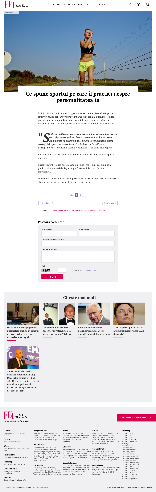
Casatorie (53, 435)
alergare (72, 210)
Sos (116, 433)
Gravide (95, 460)
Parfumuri (52, 468)
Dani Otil (36, 454)
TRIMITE (52, 276)
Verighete (66, 439)
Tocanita (95, 437)
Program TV (37, 458)
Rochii (39, 468)
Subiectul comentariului (52, 239)
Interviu (104, 467)
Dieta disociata (68, 472)
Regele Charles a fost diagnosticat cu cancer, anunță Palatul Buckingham (94, 331)
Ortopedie (75, 458)
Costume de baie (76, 435)
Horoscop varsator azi (130, 468)
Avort (85, 455)
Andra (49, 454)
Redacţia (142, 488)
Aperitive (95, 439)
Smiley (43, 454)
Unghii (44, 468)
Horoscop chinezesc (129, 441)
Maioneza (109, 439)
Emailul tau (84, 229)
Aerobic (79, 467)
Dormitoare (96, 456)
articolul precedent (48, 203)
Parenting (96, 458)
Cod (43, 266)
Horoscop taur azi (128, 460)
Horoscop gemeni (128, 452)
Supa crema (110, 437)
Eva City (7, 477)
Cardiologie (67, 455)
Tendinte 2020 (68, 441)
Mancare (95, 433)
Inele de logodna (81, 437)
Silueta (77, 472)
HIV (69, 458)
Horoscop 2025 (127, 435)
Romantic (44, 433)
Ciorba (107, 433)
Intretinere (71, 467)
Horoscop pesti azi (129, 470)
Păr (34, 468)
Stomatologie (77, 451)
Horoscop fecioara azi (130, 458)
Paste (102, 433)
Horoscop (83, 4)
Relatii (35, 435)
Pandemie (96, 474)
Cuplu (41, 435)
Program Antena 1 (40, 460)
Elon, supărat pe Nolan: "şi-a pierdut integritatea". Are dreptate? (128, 331)
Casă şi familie (99, 449)
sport (66, 210)
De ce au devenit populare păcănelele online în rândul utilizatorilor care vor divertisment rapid (23, 332)
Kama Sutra (37, 437)
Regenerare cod (90, 270)
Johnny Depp (48, 449)
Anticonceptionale (70, 453)
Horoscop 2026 (127, 433)
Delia (54, 454)
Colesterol (87, 451)
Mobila (103, 454)
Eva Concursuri (10, 469)
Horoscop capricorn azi (130, 462)
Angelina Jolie (46, 452)
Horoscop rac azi (128, 454)
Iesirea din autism (103, 470)
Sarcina (66, 449)
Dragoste (36, 433)
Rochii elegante (69, 437)
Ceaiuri (72, 449)
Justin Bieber (43, 456)
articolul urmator (109, 203)
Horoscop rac (127, 448)
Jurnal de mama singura (109, 458)
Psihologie (84, 449)
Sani (48, 470)
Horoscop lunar (128, 445)
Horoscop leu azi (128, 472)
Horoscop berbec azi (129, 476)
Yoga (65, 467)
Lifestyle (60, 4)
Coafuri (36, 470)
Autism (115, 460)
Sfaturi (7, 446)
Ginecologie (67, 451)
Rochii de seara (74, 433)
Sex (58, 435)
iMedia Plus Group (25, 488)
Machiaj (43, 470)
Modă (65, 430)
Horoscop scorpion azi (130, 464)
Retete (71, 4)
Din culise (96, 467)
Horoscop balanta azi (130, 474)
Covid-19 (111, 472)
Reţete (95, 430)
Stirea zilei (111, 467)
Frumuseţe (38, 465)
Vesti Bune (103, 472)
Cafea (100, 435)
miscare (83, 210)
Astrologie (126, 443)
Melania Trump (55, 456)
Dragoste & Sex (40, 430)
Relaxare (87, 465)
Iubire (46, 435)
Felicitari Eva (9, 455)
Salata (94, 435)
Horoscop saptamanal (130, 478)
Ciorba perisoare (98, 441)
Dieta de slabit (83, 470)
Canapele (110, 454)
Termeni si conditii (131, 488)
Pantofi (86, 435)
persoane (99, 210)
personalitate (58, 210)
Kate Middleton (52, 447)
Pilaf (115, 439)
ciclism (92, 210)
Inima (77, 449)
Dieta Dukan (78, 465)
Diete (65, 465)
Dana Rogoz (56, 452)
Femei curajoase (105, 460)
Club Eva (8, 430)
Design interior (107, 456)
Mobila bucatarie (98, 451)
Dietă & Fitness (70, 463)
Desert (102, 439)
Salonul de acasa (54, 474)
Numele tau (46, 229)
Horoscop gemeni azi (130, 456)
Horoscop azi (127, 437)
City (94, 4)
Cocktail (103, 437)
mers (105, 210)
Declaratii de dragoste (50, 439)
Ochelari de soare (78, 439)
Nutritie (74, 470)
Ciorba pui (110, 441)
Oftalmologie (77, 455)
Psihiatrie (83, 458)
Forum (102, 4)
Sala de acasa (77, 474)
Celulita (48, 472)
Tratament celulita (40, 474)
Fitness (70, 465)
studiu (77, 210)
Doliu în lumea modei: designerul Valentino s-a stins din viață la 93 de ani (57, 331)
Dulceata (110, 435)
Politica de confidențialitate (115, 488)
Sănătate (67, 447)
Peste (112, 433)
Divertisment (39, 444)
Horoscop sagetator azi (130, 466)
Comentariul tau (49, 249)
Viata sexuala (54, 433)
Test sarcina (82, 453)
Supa (105, 435)
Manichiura (54, 470)
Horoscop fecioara (129, 450)
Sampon (36, 472)
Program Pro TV (49, 458)
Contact (149, 488)
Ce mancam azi (103, 444)
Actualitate (97, 465)
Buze (42, 472)
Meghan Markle (39, 447)
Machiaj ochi (56, 472)
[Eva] (11, 2)
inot (88, 210)
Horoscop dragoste (129, 439)
